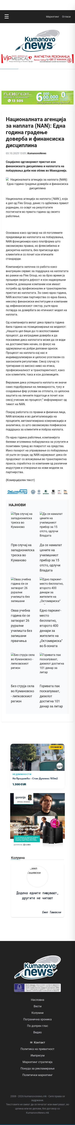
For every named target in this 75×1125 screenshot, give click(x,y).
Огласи (66, 16)
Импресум (38, 1055)
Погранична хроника (37, 1019)
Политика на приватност (37, 1049)
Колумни (37, 1013)
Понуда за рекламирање (37, 1068)
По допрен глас (37, 1026)
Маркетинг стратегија (37, 1062)
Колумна (18, 858)
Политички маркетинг (37, 1075)
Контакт (37, 1042)
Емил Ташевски (51, 912)
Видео (37, 1032)
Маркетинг (52, 16)
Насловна (37, 1000)
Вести (38, 1006)
